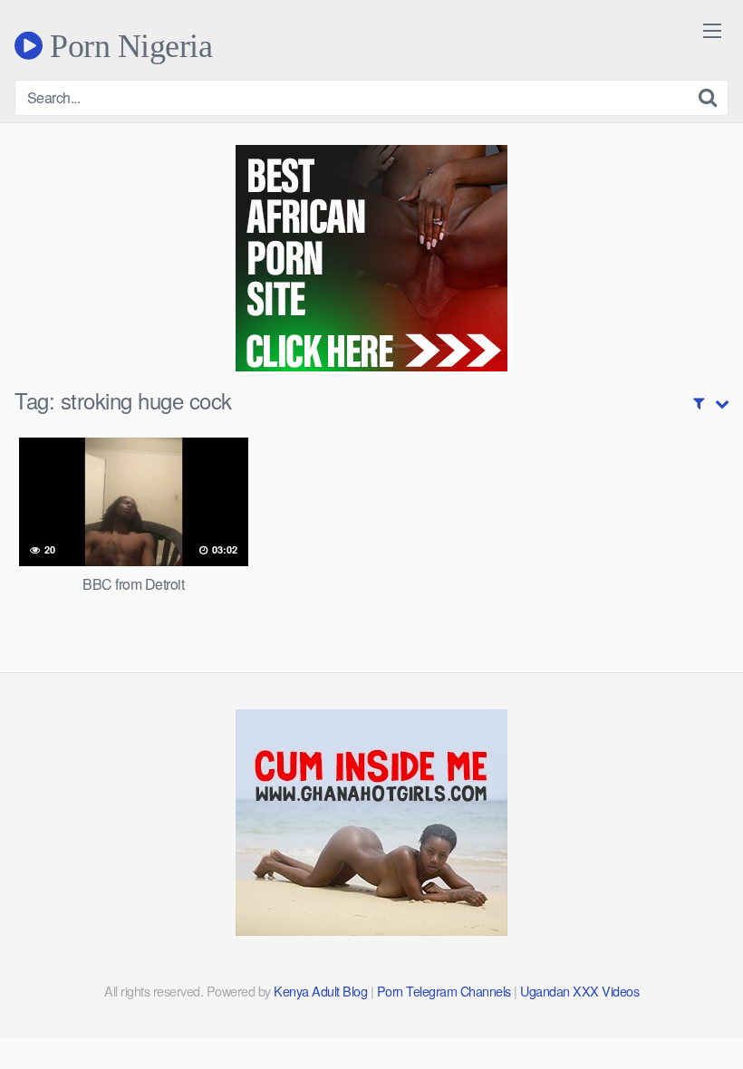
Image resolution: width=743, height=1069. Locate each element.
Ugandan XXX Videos (579, 990)
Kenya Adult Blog (320, 990)
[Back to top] (693, 1011)
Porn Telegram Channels (446, 990)
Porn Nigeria (127, 45)
